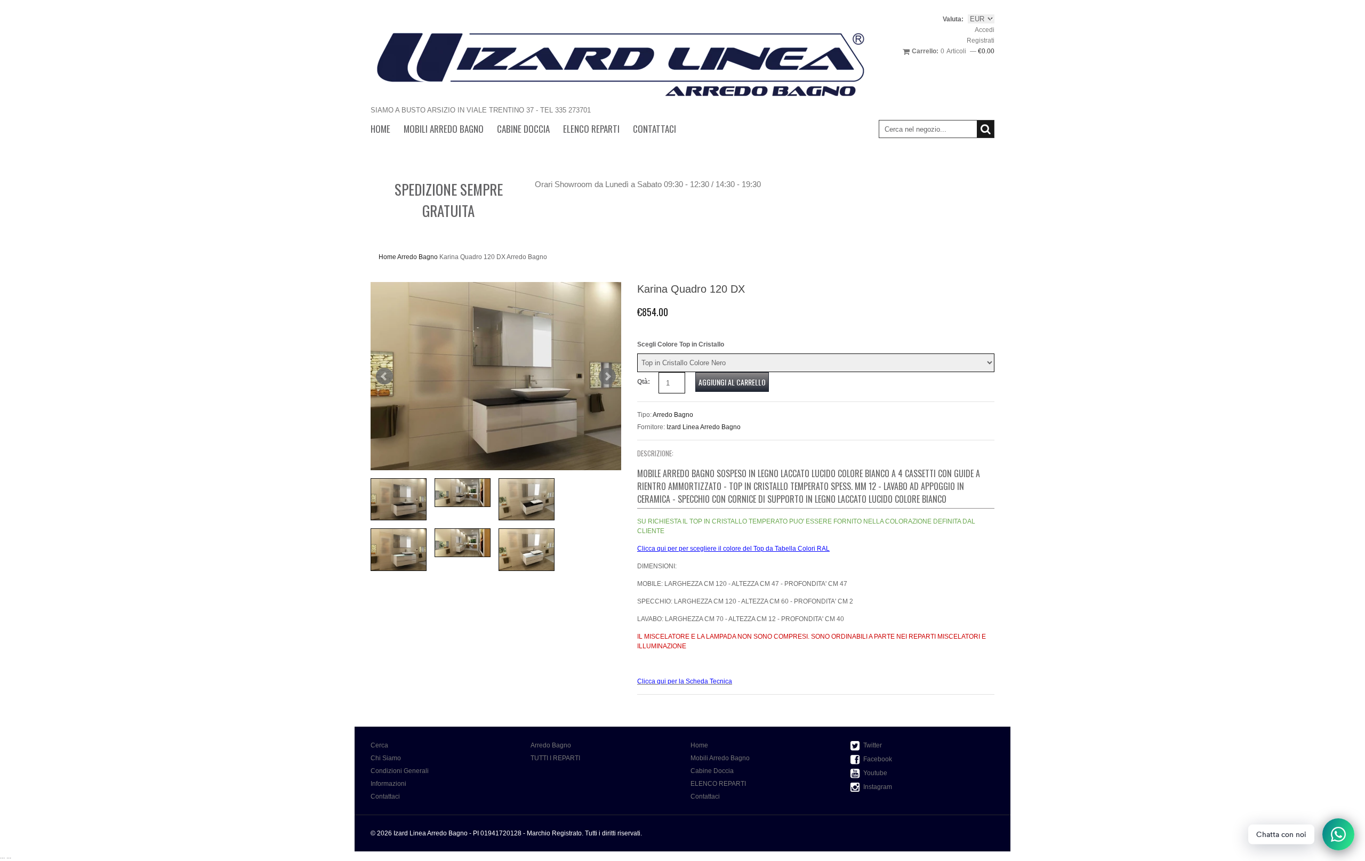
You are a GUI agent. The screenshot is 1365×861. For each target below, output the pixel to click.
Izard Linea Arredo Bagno (704, 427)
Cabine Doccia (523, 128)
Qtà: (643, 381)
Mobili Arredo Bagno (444, 128)
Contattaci (654, 128)
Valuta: (953, 19)
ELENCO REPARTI (591, 128)
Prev (384, 376)
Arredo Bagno (417, 257)
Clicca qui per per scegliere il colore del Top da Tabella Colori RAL (733, 548)
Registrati (980, 40)
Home (380, 128)
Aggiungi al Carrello (732, 382)
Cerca (379, 745)
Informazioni (388, 783)
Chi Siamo (386, 758)
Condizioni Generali (400, 771)
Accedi (984, 30)
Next (607, 376)
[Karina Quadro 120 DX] (496, 376)
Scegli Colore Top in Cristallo (680, 344)
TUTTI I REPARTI (555, 758)
